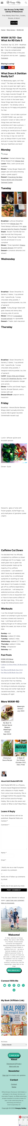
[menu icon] (2, 3)
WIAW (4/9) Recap (7, 659)
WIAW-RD (20, 30)
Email (3, 860)
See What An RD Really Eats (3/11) (12, 670)
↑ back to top (14, 1055)
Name (4, 853)
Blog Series (11, 30)
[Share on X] (6, 67)
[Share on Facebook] (3, 67)
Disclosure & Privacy (14, 1064)
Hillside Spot (19, 161)
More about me (13, 970)
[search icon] (26, 3)
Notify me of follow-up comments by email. (13, 878)
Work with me (14, 1066)
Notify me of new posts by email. (13, 886)
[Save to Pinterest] (9, 67)
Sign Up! (5, 1075)
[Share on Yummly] (13, 67)
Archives (4, 1042)
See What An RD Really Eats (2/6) (11, 672)
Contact (14, 1084)
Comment (5, 825)
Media (14, 1087)
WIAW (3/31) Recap (7, 662)
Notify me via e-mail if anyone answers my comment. (12, 869)
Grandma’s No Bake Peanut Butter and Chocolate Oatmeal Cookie (11, 179)
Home (3, 30)
